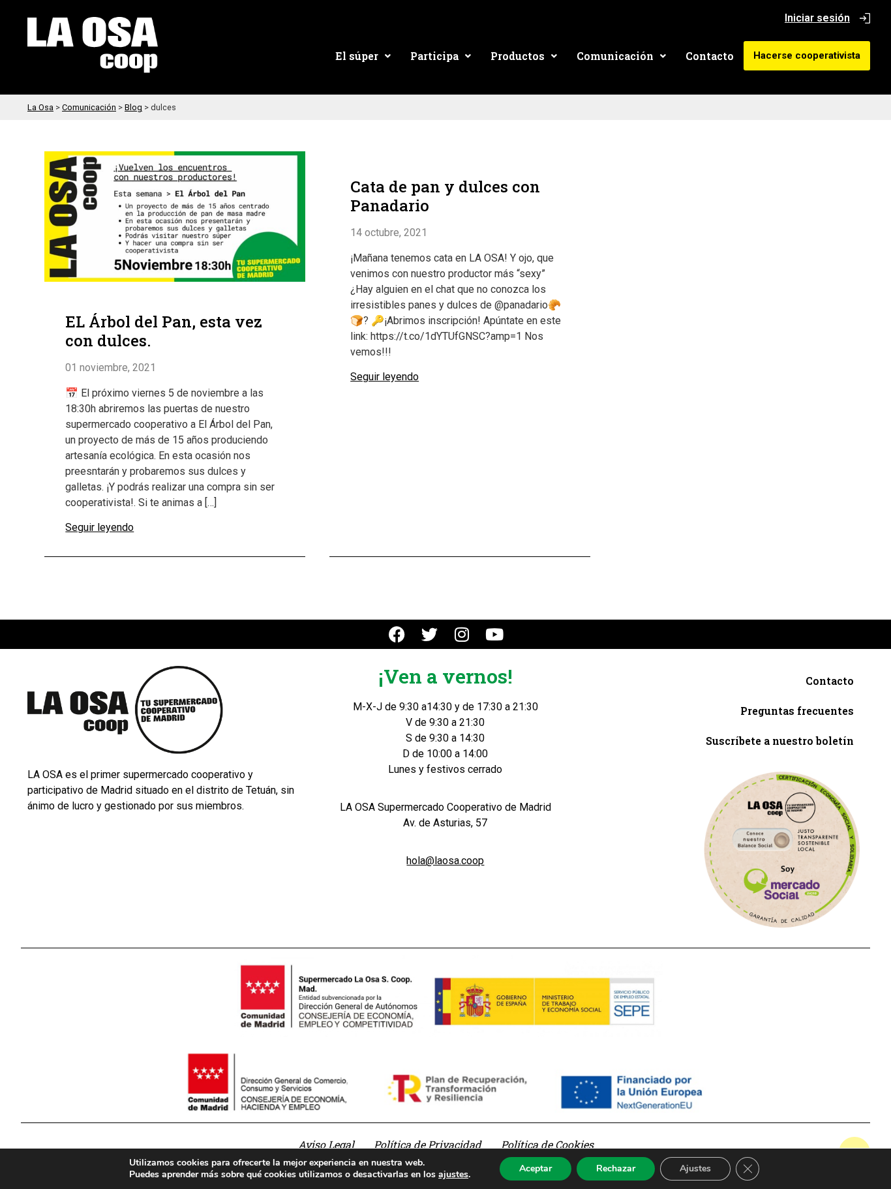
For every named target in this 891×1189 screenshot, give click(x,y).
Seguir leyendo (99, 527)
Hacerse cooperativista (806, 55)
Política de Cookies (547, 1144)
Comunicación (615, 56)
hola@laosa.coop (445, 860)
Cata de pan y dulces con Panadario (445, 196)
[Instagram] (462, 634)
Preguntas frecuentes (797, 710)
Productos (518, 56)
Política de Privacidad (427, 1144)
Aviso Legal (326, 1144)
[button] (362, 56)
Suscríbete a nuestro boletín (780, 740)
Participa (434, 56)
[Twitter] (429, 634)
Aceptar (535, 1168)
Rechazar (615, 1168)
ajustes (453, 1175)
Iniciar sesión (817, 18)
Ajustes (695, 1168)
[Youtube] (495, 634)
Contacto (710, 56)
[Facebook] (397, 634)
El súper (356, 56)
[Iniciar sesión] (865, 18)
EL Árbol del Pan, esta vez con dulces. (163, 331)
